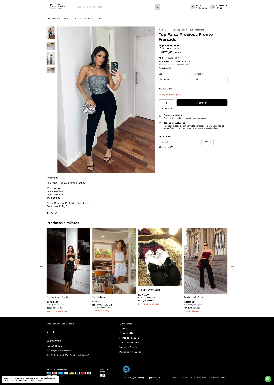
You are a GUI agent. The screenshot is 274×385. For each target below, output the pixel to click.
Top (173, 30)
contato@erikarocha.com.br (60, 350)
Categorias (52, 18)
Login (198, 6)
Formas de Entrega (128, 347)
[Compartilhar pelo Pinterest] (56, 212)
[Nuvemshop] (134, 378)
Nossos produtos (83, 18)
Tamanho (198, 74)
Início (66, 18)
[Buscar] (157, 7)
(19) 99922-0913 (54, 346)
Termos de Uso (126, 333)
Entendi (39, 380)
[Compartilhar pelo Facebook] (48, 212)
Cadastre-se (201, 8)
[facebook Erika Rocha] (54, 332)
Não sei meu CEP (166, 147)
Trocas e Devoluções (129, 342)
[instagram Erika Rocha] (48, 332)
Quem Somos (125, 323)
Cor (160, 74)
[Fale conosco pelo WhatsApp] (268, 379)
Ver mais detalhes (166, 68)
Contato (123, 328)
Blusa (167, 30)
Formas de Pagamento (130, 338)
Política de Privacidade (130, 352)
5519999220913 (54, 341)
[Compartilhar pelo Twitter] (52, 212)
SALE (100, 18)
